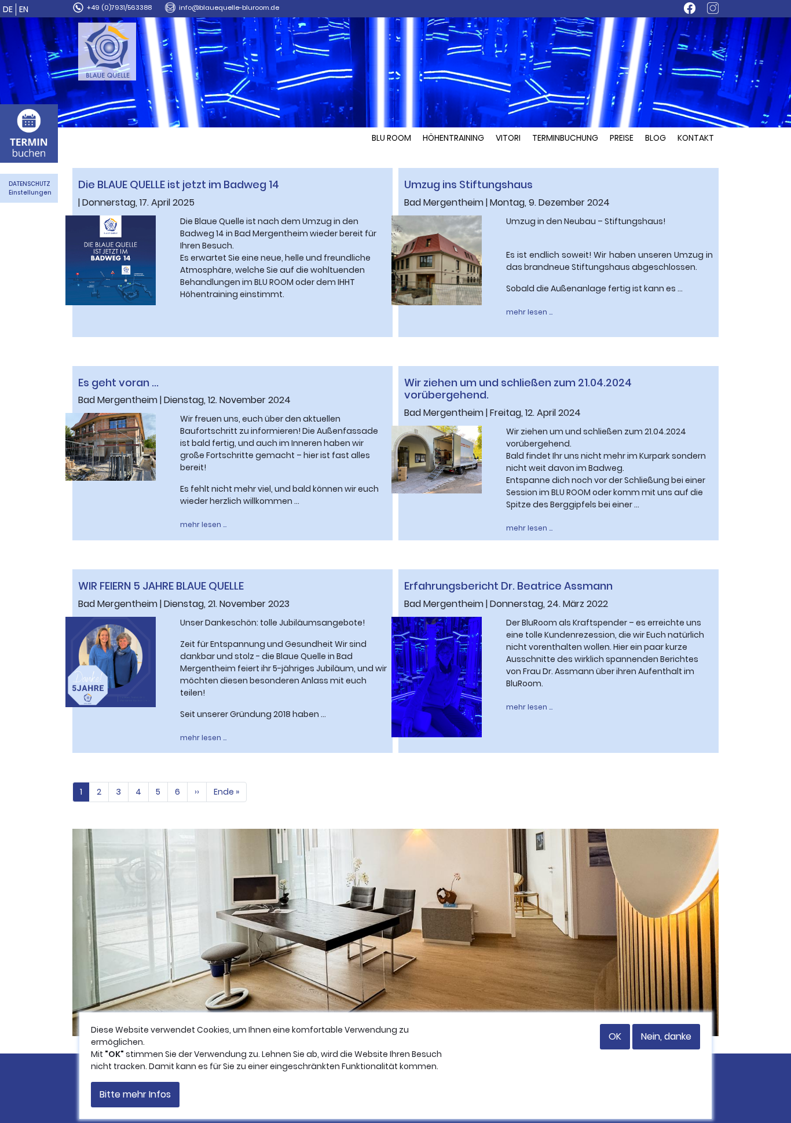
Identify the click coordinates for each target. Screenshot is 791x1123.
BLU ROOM (391, 138)
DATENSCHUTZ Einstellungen (30, 188)
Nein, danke (666, 1036)
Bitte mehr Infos (135, 1094)
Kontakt (696, 138)
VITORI (508, 138)
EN (23, 9)
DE (8, 9)
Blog (655, 138)
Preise (621, 138)
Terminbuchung (565, 138)
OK (615, 1036)
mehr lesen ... (529, 312)
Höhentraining (453, 138)
